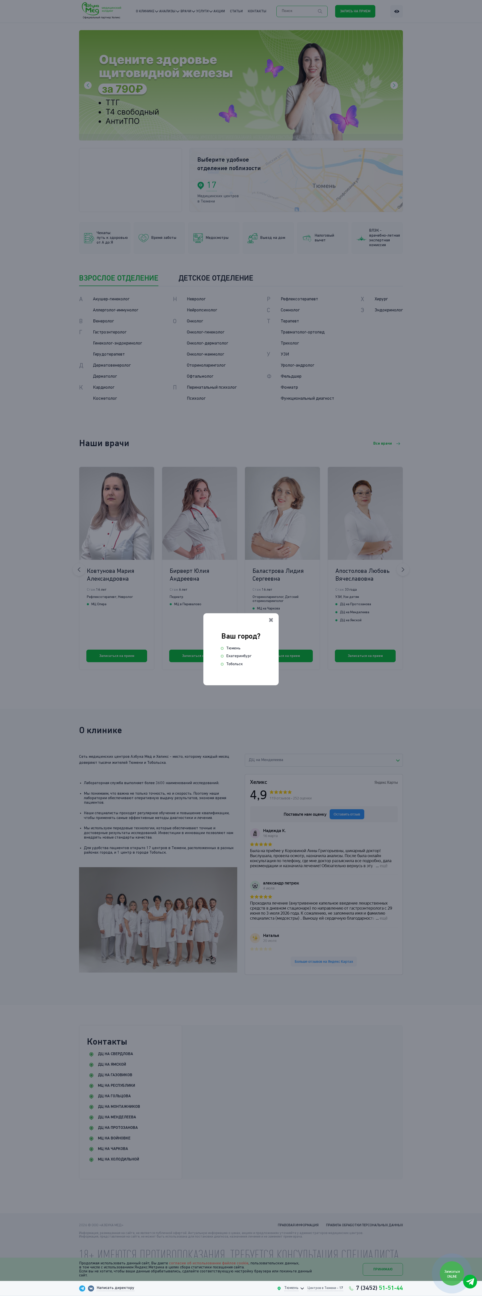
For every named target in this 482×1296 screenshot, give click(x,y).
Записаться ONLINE (452, 1274)
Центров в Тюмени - (325, 1288)
